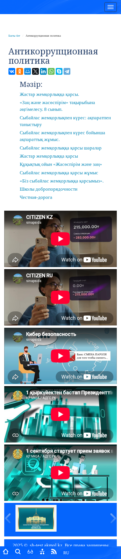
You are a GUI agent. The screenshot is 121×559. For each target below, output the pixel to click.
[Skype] (59, 71)
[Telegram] (67, 71)
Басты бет (14, 35)
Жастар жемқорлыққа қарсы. (49, 94)
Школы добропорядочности (48, 189)
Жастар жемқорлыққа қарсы (49, 156)
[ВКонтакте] (11, 71)
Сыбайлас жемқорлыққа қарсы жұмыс (59, 172)
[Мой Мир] (27, 71)
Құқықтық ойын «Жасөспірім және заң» (61, 164)
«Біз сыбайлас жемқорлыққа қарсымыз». (62, 181)
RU (66, 553)
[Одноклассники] (19, 71)
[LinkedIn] (43, 71)
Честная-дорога (36, 197)
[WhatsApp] (51, 71)
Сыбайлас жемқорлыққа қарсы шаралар (61, 148)
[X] (35, 71)
